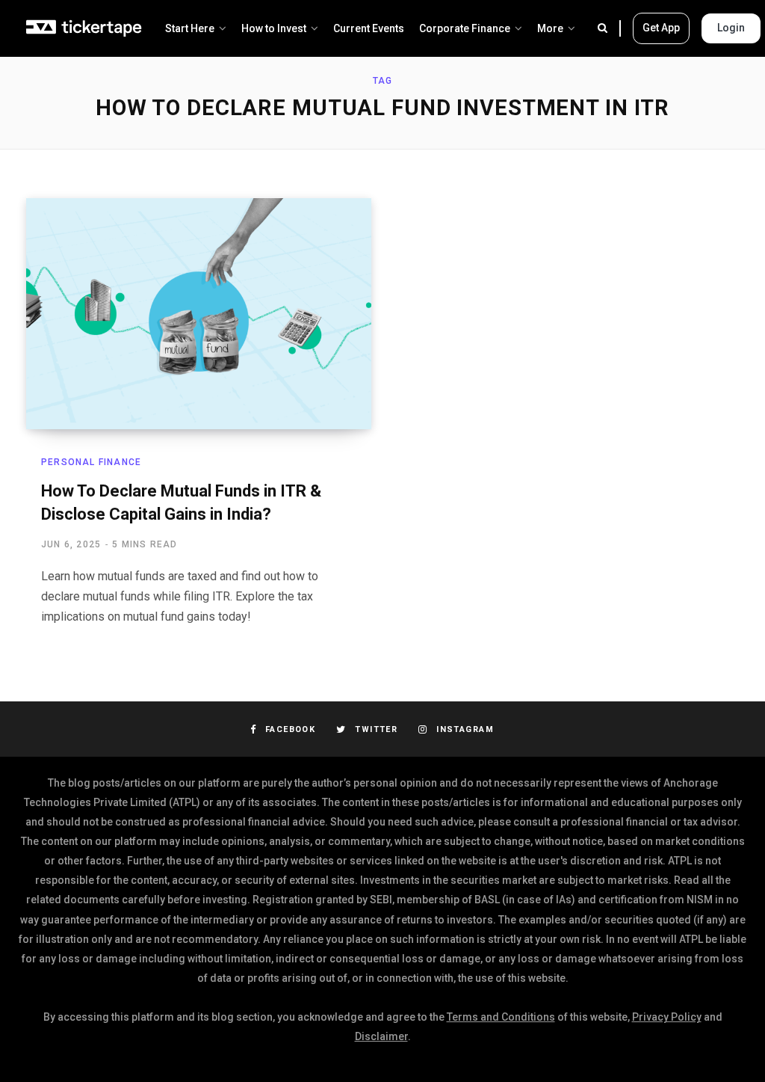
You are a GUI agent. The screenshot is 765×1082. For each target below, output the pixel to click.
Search (609, 28)
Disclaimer (381, 1036)
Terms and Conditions (501, 1017)
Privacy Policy (666, 1017)
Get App (661, 28)
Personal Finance (91, 462)
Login (731, 28)
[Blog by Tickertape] (84, 28)
